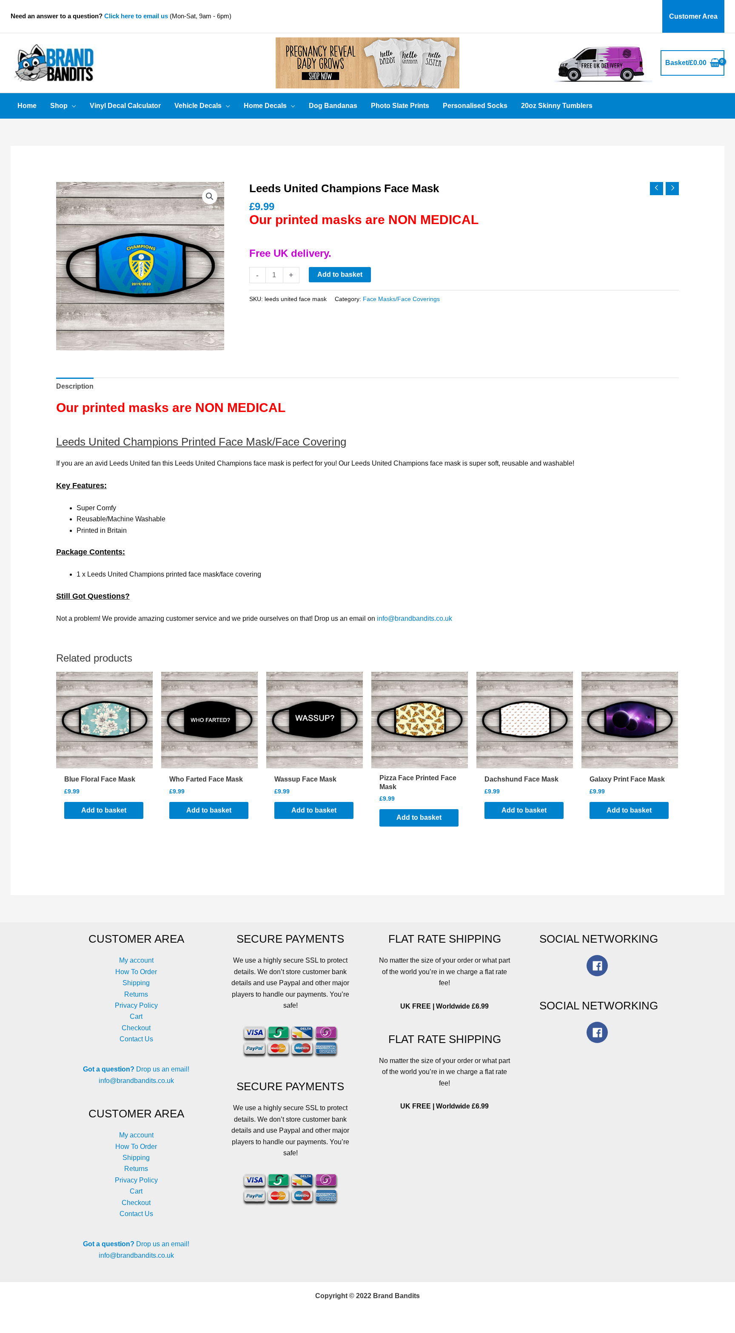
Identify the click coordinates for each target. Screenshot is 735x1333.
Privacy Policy (136, 1005)
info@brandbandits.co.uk (414, 618)
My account (136, 960)
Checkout (136, 1028)
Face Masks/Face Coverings (401, 299)
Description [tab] (75, 386)
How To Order (136, 971)
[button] (209, 196)
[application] (72, 106)
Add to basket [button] (103, 810)
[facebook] (599, 965)
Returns (136, 994)
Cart (136, 1016)
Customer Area (693, 16)
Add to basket (339, 274)
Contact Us (136, 1039)
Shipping (136, 982)
